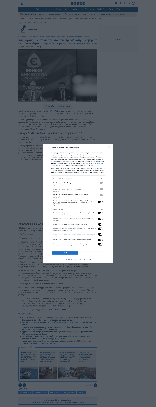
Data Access (78, 259)
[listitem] (78, 179)
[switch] (100, 183)
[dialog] (78, 203)
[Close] (109, 147)
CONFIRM (65, 253)
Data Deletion (68, 259)
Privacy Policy (88, 259)
